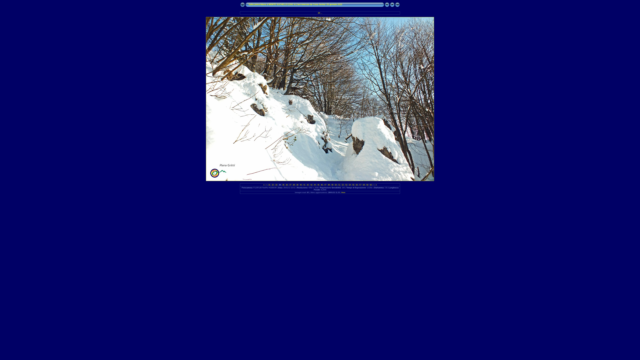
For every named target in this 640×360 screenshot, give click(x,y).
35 (283, 185)
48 (328, 185)
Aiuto (343, 192)
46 (321, 185)
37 (290, 185)
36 (286, 185)
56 (356, 185)
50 (335, 185)
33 (276, 185)
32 (272, 185)
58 (363, 185)
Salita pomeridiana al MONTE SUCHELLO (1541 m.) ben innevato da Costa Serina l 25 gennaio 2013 (295, 4)
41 (304, 185)
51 (339, 185)
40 (300, 185)
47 (325, 185)
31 (269, 185)
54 (349, 185)
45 (318, 185)
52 (342, 185)
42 (307, 185)
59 (367, 185)
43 (311, 185)
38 (293, 185)
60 (370, 185)
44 (314, 185)
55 (353, 185)
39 (297, 185)
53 (346, 185)
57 (360, 185)
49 (332, 185)
